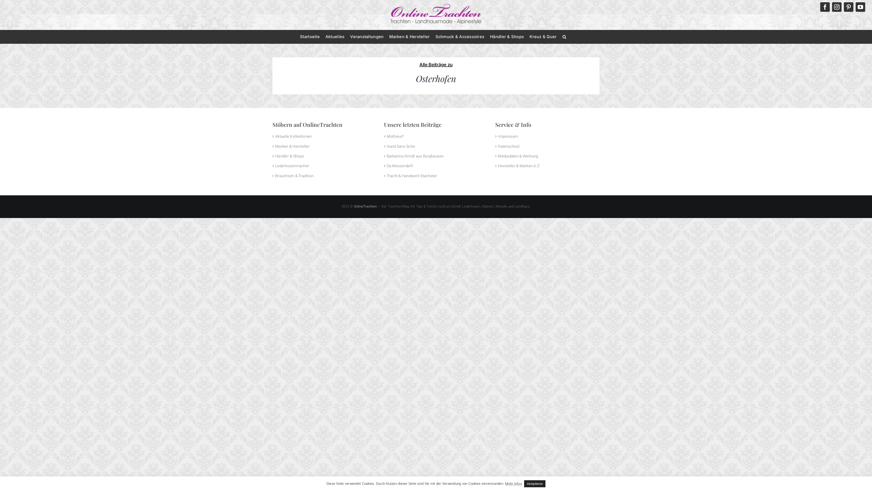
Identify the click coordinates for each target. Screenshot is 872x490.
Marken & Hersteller (292, 146)
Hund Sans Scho (401, 146)
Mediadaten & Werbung (518, 156)
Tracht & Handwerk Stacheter (412, 176)
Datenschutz (509, 146)
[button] (564, 37)
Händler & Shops (289, 156)
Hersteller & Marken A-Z (519, 166)
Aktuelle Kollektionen (293, 136)
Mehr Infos (513, 484)
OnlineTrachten (365, 206)
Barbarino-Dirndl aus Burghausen (415, 156)
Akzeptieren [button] (535, 483)
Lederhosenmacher (292, 166)
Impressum (508, 136)
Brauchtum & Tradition (294, 176)
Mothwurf (395, 136)
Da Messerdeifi (400, 166)
